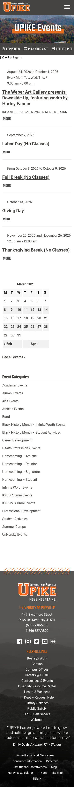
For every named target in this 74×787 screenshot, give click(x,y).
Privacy (42, 772)
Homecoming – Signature (21, 472)
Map (54, 767)
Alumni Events (12, 393)
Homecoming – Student (19, 480)
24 (19, 327)
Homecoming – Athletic (19, 456)
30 (12, 335)
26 (32, 327)
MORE (7, 119)
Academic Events (14, 385)
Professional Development (21, 511)
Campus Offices (37, 669)
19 (32, 318)
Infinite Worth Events (17, 487)
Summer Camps (14, 527)
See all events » (13, 357)
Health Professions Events (21, 448)
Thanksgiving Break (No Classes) (36, 250)
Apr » (34, 344)
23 (12, 327)
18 (26, 318)
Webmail (37, 720)
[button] (67, 7)
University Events (14, 535)
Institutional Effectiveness (30, 767)
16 (12, 318)
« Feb (8, 344)
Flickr (54, 647)
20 (39, 318)
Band (6, 417)
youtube (47, 647)
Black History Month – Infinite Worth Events (33, 425)
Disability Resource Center (37, 686)
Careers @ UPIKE (37, 675)
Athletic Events (13, 409)
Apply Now (13, 49)
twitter (37, 647)
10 (19, 310)
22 (6, 327)
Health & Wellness (37, 692)
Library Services (37, 703)
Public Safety (37, 709)
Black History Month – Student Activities (31, 432)
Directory (52, 761)
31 (19, 335)
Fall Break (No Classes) (26, 177)
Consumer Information (27, 761)
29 (6, 335)
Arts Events (10, 401)
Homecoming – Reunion (20, 464)
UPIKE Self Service (37, 714)
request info (64, 49)
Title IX (37, 778)
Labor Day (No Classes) (25, 143)
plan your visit (38, 49)
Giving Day (13, 210)
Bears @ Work (37, 658)
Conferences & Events (37, 681)
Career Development (16, 440)
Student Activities (15, 519)
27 (39, 327)
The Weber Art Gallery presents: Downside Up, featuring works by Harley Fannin (35, 97)
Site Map (57, 772)
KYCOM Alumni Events (18, 503)
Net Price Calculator (20, 772)
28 (46, 327)
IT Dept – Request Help (37, 697)
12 (32, 310)
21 (46, 318)
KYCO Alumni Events (17, 495)
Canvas (37, 664)
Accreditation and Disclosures (35, 755)
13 (39, 310)
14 (46, 310)
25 (26, 327)
